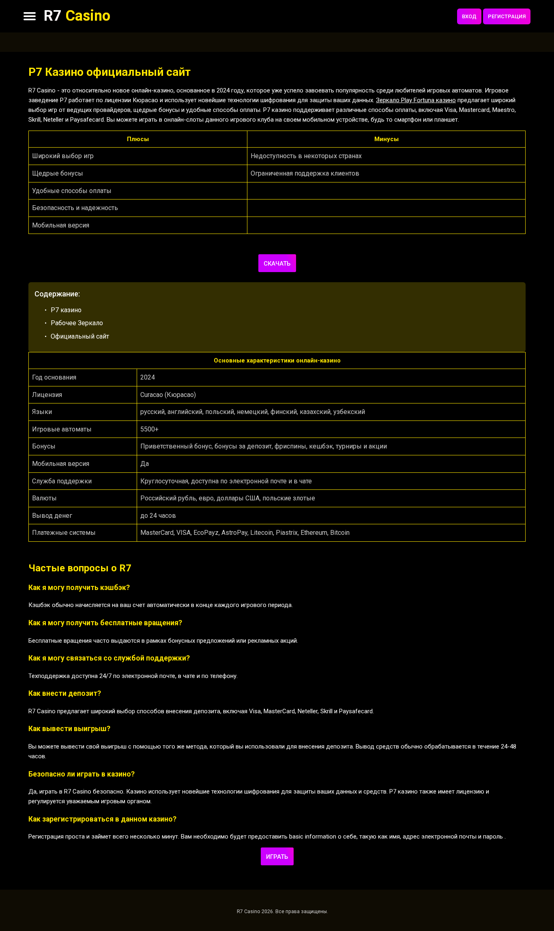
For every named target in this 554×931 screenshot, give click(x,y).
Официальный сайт (80, 336)
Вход (469, 16)
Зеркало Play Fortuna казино (416, 100)
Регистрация (507, 16)
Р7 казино (66, 310)
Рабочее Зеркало (77, 323)
